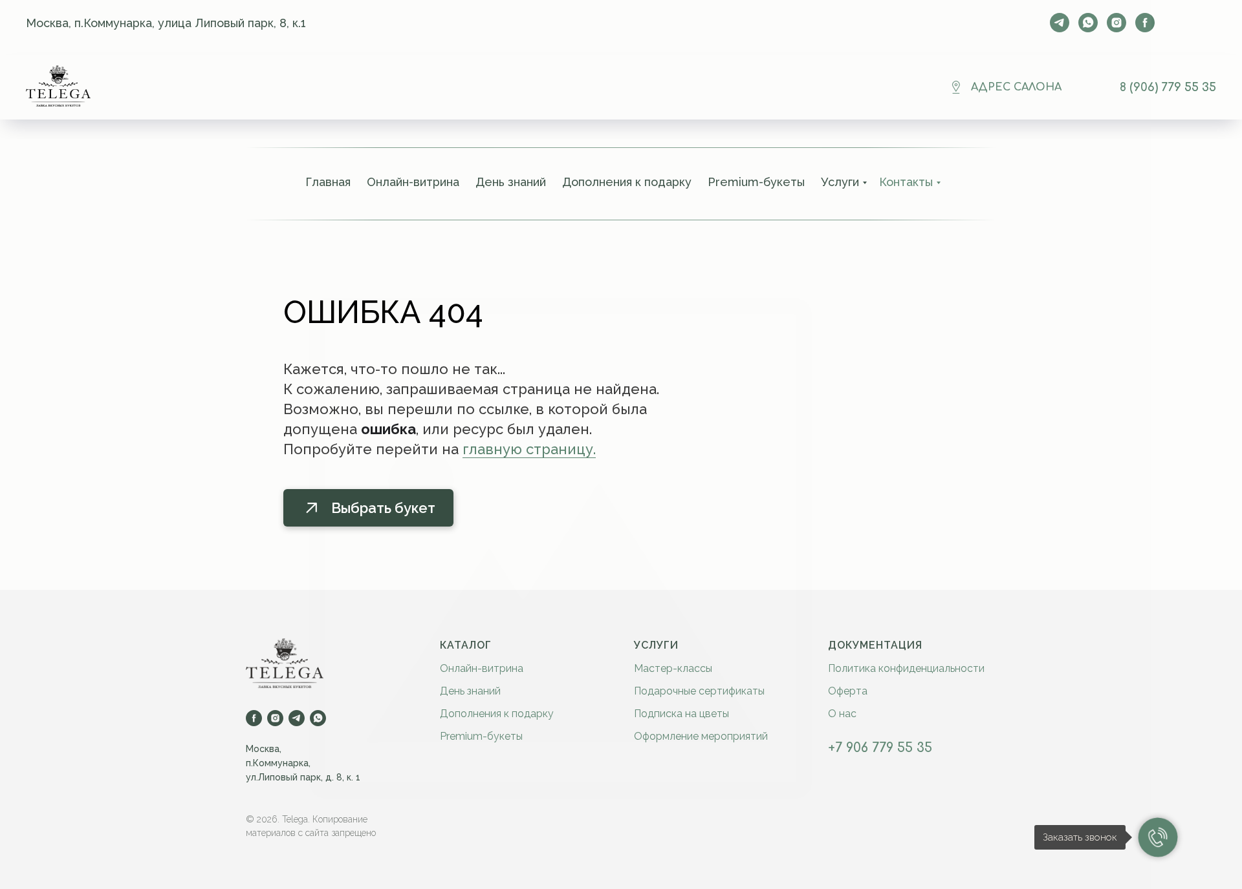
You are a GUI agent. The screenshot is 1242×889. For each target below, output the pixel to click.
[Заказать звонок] (1157, 837)
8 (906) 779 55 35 (1168, 87)
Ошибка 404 (383, 312)
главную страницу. (529, 449)
